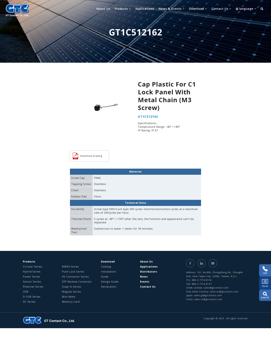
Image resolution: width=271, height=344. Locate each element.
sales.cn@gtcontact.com (208, 299)
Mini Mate (68, 296)
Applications (144, 9)
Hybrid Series (32, 271)
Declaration (108, 286)
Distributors (148, 271)
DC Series (29, 301)
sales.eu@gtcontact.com (224, 291)
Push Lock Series (73, 271)
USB (25, 291)
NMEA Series (70, 266)
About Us (103, 9)
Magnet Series (71, 291)
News (144, 276)
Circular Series (32, 266)
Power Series (31, 276)
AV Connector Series (75, 276)
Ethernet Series (33, 286)
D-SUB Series (31, 296)
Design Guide (110, 281)
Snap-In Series (71, 286)
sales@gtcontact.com (216, 287)
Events (144, 281)
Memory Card (71, 301)
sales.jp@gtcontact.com (208, 295)
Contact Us (148, 286)
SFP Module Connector (77, 281)
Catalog (106, 266)
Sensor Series (32, 281)
